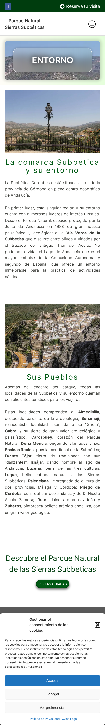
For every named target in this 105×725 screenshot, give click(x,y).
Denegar (52, 694)
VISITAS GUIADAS (52, 584)
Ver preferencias (53, 707)
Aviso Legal (70, 719)
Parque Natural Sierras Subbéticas (25, 24)
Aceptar (52, 680)
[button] (97, 624)
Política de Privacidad (45, 719)
